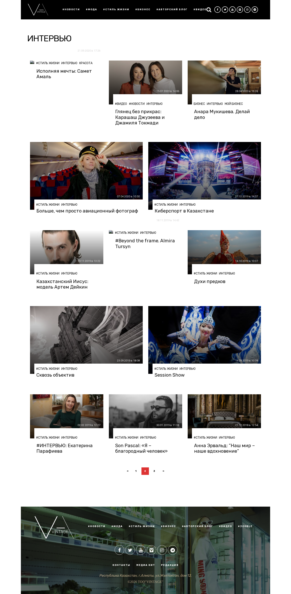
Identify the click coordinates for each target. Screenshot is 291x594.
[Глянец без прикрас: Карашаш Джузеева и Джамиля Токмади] (145, 83)
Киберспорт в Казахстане (184, 211)
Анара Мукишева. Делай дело (222, 114)
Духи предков (209, 281)
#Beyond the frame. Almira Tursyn (145, 243)
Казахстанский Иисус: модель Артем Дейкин (62, 284)
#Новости (71, 9)
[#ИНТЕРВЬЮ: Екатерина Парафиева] (66, 416)
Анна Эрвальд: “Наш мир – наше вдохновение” (224, 448)
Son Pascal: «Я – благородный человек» (141, 448)
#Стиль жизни (116, 9)
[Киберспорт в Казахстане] (204, 176)
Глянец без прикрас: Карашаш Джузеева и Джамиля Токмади (140, 117)
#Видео (199, 9)
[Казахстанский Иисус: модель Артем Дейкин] (66, 252)
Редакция (170, 565)
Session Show (170, 375)
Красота (85, 63)
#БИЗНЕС (168, 526)
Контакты (121, 565)
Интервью (69, 63)
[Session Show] (204, 340)
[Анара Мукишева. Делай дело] (224, 83)
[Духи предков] (224, 252)
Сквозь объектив (55, 375)
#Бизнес (142, 9)
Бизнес (199, 104)
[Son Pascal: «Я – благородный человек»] (145, 416)
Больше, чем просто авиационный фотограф (87, 211)
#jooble (245, 526)
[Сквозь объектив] (86, 340)
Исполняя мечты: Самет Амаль (64, 73)
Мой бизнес (234, 104)
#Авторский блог (171, 9)
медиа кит (145, 565)
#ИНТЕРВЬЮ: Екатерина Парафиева (64, 448)
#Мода (91, 9)
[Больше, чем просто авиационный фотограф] (86, 176)
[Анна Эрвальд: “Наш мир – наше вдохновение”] (224, 416)
